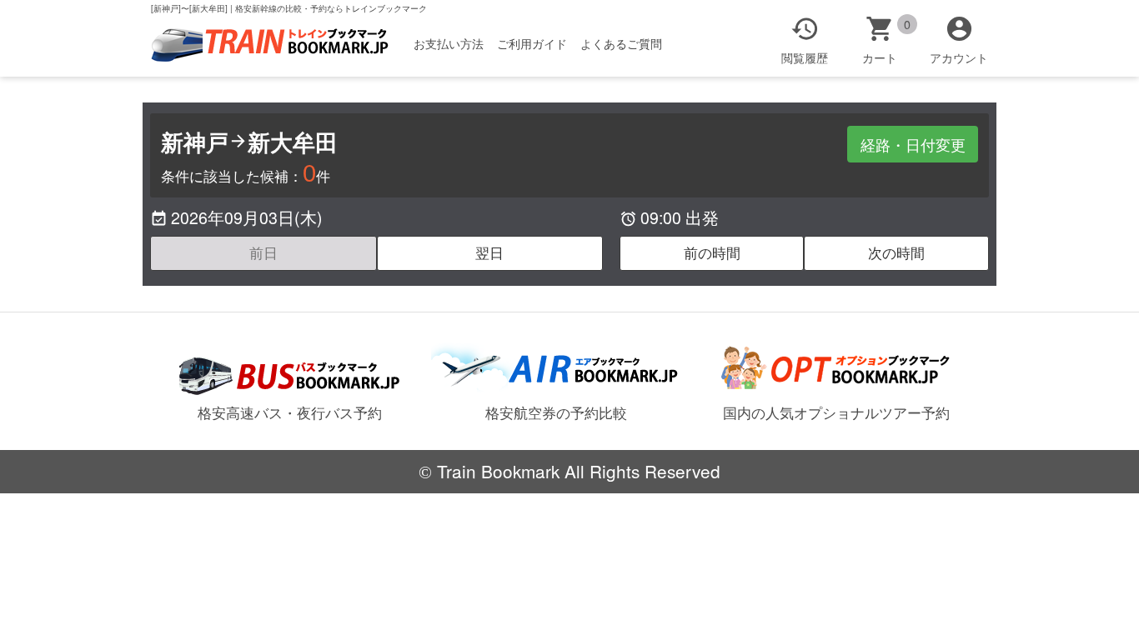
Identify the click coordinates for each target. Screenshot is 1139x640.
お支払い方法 (449, 43)
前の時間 (712, 252)
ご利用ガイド (532, 43)
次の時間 (896, 252)
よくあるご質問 (621, 43)
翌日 (489, 252)
